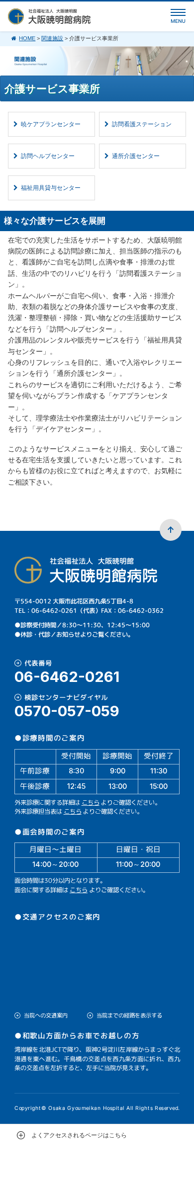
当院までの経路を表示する (129, 1015)
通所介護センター (136, 156)
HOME (27, 38)
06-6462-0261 (66, 677)
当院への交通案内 (46, 1015)
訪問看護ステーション (142, 124)
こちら (90, 802)
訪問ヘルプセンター (48, 156)
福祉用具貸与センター (51, 187)
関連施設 (52, 38)
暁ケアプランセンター (51, 124)
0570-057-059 (66, 711)
